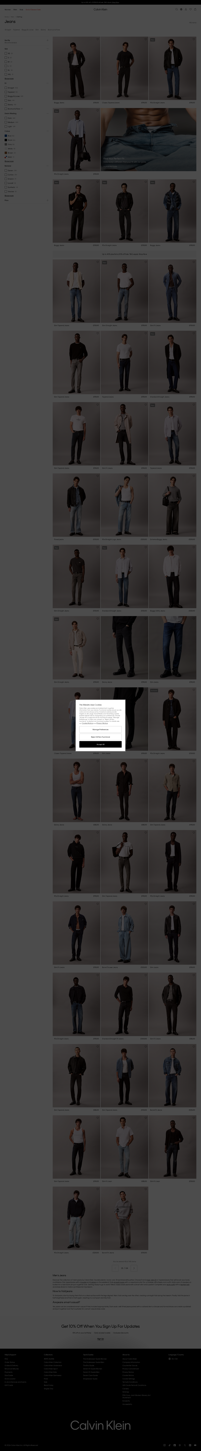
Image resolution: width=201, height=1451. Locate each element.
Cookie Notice (87, 723)
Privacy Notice (102, 723)
